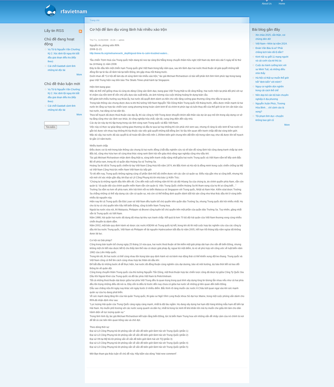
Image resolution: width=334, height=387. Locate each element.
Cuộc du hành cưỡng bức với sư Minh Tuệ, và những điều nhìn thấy (271, 69)
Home (282, 3)
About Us (267, 3)
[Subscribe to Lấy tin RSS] (80, 30)
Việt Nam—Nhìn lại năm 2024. (271, 43)
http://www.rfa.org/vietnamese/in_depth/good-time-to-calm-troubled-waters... (129, 53)
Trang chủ (94, 20)
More (79, 74)
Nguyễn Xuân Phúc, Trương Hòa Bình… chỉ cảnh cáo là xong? (270, 107)
